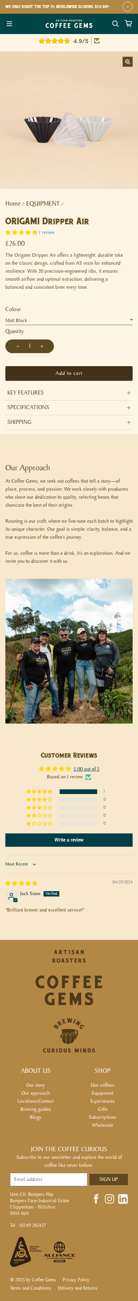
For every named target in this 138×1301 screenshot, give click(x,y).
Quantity (14, 331)
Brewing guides (35, 1109)
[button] (21, 233)
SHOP (103, 1071)
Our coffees (102, 1085)
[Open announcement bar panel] (128, 7)
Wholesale (102, 1125)
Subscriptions (102, 1117)
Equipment (102, 1093)
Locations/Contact (35, 1101)
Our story (35, 1085)
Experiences (102, 1101)
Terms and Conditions (30, 1288)
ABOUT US (36, 1071)
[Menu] (9, 24)
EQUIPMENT (43, 204)
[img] (21, 883)
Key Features (25, 393)
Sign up (108, 1179)
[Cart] (129, 24)
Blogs (35, 1117)
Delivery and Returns (77, 1288)
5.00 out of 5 (86, 769)
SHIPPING (19, 422)
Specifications (28, 407)
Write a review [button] (69, 840)
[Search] (116, 24)
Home (13, 204)
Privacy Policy (76, 1280)
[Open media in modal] (128, 62)
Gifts (103, 1109)
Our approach (35, 1093)
